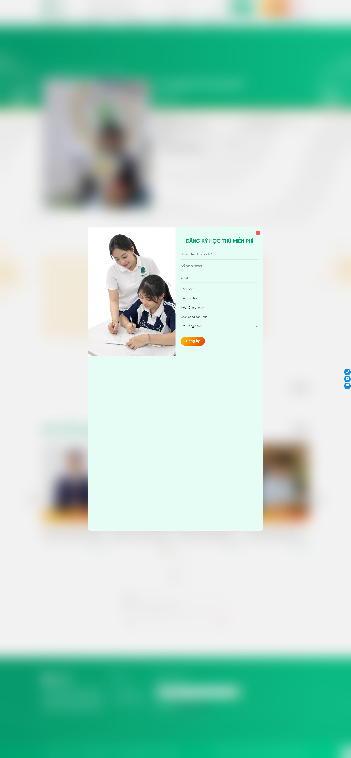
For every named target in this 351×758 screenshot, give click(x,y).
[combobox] (219, 308)
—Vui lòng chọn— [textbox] (192, 307)
